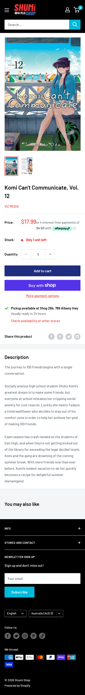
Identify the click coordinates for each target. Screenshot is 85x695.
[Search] (74, 25)
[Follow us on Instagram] (25, 636)
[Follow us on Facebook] (8, 636)
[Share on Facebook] (51, 336)
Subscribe (19, 592)
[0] (77, 9)
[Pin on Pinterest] (60, 336)
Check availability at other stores (35, 321)
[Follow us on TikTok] (42, 636)
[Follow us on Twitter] (16, 636)
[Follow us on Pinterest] (33, 636)
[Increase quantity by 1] (50, 254)
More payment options (42, 296)
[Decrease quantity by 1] (26, 254)
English (11, 613)
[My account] (67, 9)
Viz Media (12, 206)
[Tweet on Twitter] (69, 336)
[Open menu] (7, 10)
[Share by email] (77, 336)
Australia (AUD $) (42, 613)
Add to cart (42, 271)
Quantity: (11, 254)
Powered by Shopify (17, 685)
